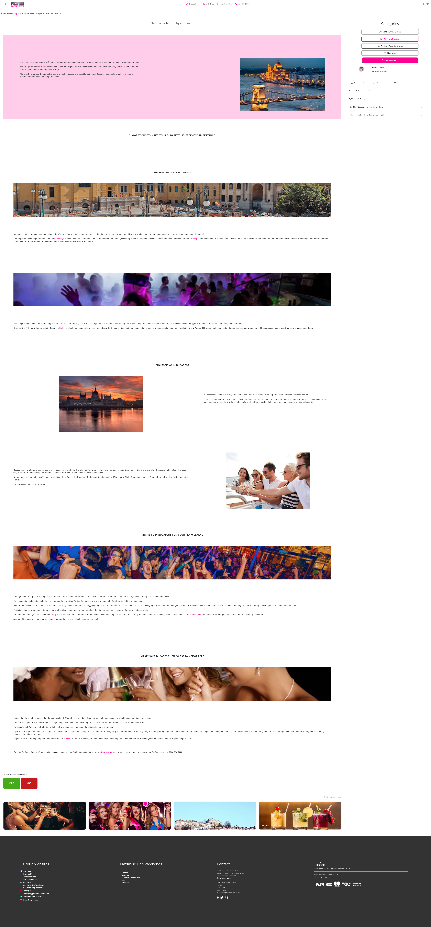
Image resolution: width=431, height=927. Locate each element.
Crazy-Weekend (29, 877)
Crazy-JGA (27, 890)
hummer (83, 619)
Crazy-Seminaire (30, 879)
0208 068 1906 (225, 878)
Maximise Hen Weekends (33, 885)
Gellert (62, 328)
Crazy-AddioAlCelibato (32, 896)
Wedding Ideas (390, 53)
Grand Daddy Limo (192, 615)
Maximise (27, 882)
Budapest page (107, 752)
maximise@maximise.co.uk (228, 893)
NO (29, 783)
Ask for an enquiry (390, 60)
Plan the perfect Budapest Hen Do (46, 13)
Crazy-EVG (27, 871)
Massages (195, 239)
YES (12, 783)
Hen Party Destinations (19, 13)
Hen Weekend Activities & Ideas (390, 46)
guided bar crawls (120, 606)
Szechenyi (59, 239)
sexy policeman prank (80, 731)
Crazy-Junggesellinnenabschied (36, 893)
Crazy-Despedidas (30, 900)
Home (4, 13)
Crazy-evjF (27, 874)
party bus (56, 615)
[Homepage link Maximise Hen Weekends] (17, 4)
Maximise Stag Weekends (33, 887)
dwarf (68, 739)
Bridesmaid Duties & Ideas (390, 32)
